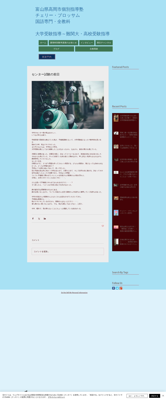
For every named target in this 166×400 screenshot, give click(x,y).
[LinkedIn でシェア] (45, 218)
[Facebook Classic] (113, 288)
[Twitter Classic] (117, 288)
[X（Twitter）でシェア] (39, 218)
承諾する (154, 396)
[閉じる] (163, 396)
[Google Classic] (120, 288)
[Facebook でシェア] (33, 218)
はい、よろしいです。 (137, 396)
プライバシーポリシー (56, 397)
